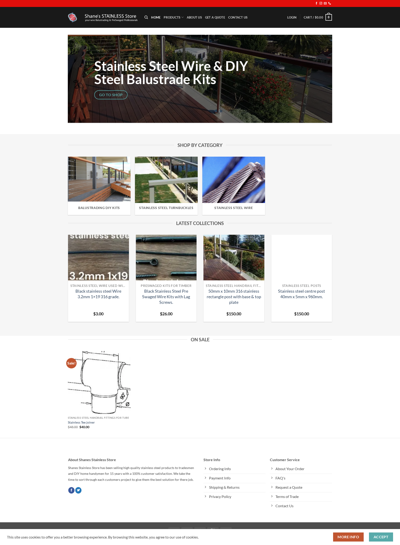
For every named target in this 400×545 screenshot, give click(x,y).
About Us (194, 17)
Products (172, 17)
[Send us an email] (325, 3)
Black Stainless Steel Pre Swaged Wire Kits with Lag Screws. (166, 296)
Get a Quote (215, 17)
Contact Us (238, 17)
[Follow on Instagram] (320, 3)
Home (155, 17)
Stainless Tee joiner (81, 422)
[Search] (146, 17)
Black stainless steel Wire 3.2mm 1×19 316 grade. (98, 293)
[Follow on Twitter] (78, 490)
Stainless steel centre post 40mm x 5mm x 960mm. (301, 293)
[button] (292, 17)
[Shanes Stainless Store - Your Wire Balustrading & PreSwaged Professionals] (103, 17)
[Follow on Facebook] (316, 3)
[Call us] (329, 3)
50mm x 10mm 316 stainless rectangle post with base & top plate (234, 296)
